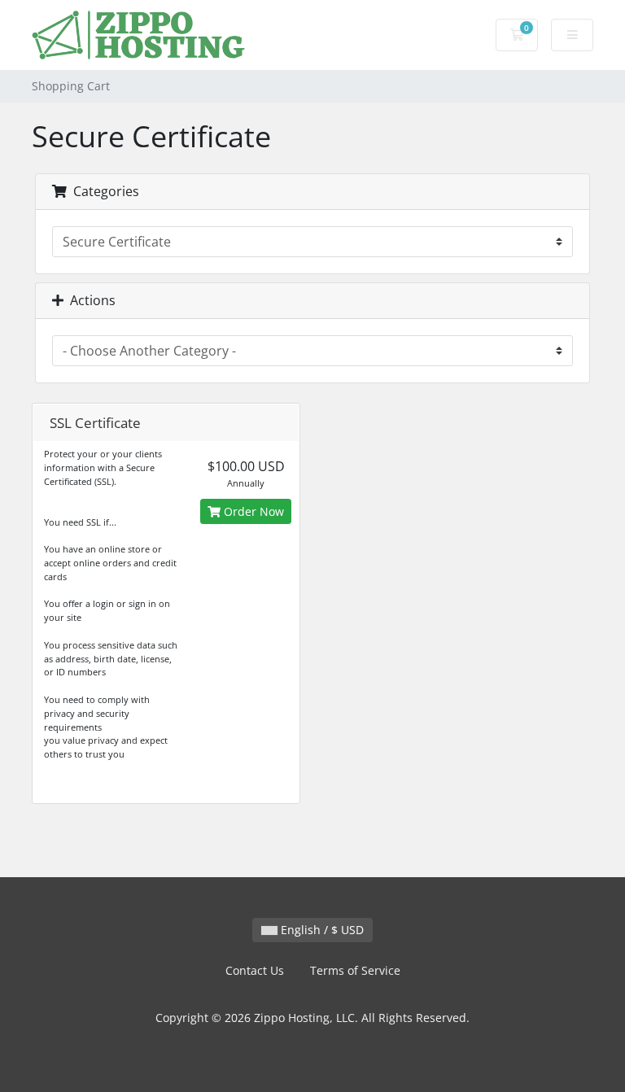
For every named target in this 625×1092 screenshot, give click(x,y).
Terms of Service (355, 970)
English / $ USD (321, 929)
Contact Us (254, 970)
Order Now (252, 511)
